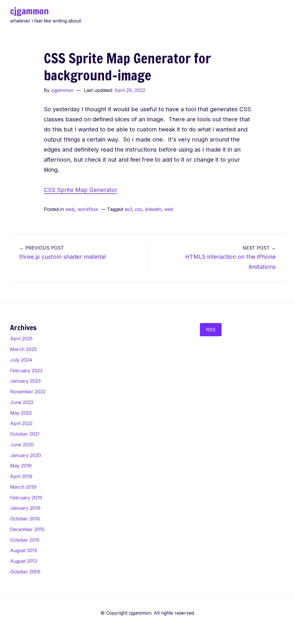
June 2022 (21, 402)
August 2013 (23, 561)
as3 (128, 209)
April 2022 (21, 423)
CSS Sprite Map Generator (80, 189)
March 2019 (23, 487)
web (70, 209)
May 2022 (21, 413)
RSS (210, 330)
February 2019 (26, 498)
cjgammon (29, 11)
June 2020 (22, 444)
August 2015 (23, 550)
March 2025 (23, 349)
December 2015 (27, 529)
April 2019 (21, 476)
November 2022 (28, 391)
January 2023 (25, 381)
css (138, 209)
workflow (87, 209)
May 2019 (20, 466)
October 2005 (25, 572)
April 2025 (21, 338)
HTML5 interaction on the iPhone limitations (230, 257)
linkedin (153, 209)
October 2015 (24, 540)
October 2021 (24, 434)
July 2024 (21, 360)
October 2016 (25, 519)
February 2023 (26, 370)
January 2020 (25, 455)
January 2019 (25, 508)
